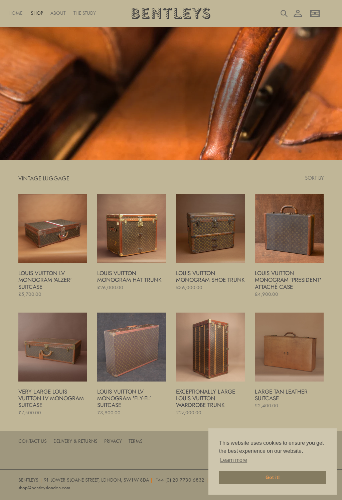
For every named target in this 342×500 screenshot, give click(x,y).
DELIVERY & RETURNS (75, 441)
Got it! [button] (273, 477)
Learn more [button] (233, 460)
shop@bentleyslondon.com (44, 487)
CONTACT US (32, 441)
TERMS (136, 441)
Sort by (314, 177)
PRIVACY (113, 441)
